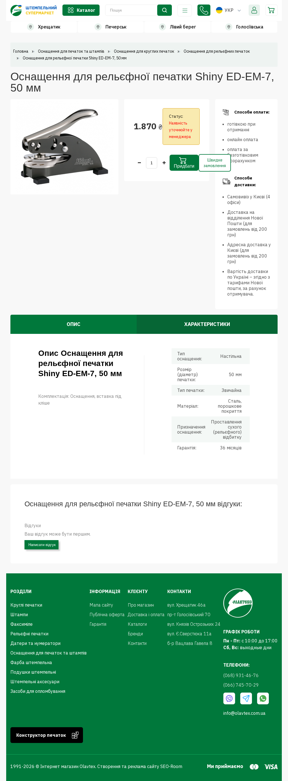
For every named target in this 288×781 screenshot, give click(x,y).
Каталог (86, 10)
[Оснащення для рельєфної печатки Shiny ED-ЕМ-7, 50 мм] (64, 146)
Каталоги (137, 624)
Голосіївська (249, 27)
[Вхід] (254, 10)
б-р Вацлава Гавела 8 (189, 643)
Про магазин (141, 605)
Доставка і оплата (146, 614)
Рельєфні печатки (29, 633)
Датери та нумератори (35, 643)
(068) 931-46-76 (203, 10)
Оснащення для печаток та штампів (48, 653)
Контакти (137, 643)
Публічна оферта (107, 614)
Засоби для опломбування (37, 691)
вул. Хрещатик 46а (186, 605)
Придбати (184, 166)
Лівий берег (183, 27)
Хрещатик (49, 27)
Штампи (19, 614)
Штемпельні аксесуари (34, 681)
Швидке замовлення (215, 162)
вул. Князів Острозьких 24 (193, 624)
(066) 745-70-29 (241, 685)
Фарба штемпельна (31, 662)
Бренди (135, 633)
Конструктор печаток (41, 735)
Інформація (184, 10)
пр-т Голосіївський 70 (188, 614)
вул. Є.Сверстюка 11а (189, 633)
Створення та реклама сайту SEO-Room (139, 766)
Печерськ (116, 27)
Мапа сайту (101, 605)
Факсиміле (21, 624)
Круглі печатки (26, 605)
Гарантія (97, 624)
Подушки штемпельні (33, 672)
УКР (229, 10)
